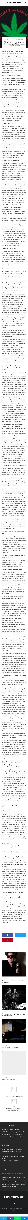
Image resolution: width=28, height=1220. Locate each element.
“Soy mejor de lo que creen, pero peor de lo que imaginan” (13, 981)
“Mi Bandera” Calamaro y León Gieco (11, 1154)
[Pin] (7, 940)
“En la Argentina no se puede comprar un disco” (14, 1181)
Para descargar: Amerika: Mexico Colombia (13, 1136)
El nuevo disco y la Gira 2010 (9, 1186)
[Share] (7, 935)
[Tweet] (20, 935)
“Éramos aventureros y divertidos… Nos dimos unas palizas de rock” (14, 1014)
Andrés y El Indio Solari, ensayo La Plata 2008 (13, 1132)
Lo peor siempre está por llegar (10, 1047)
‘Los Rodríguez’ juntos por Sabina (10, 1129)
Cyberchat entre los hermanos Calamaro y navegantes (14, 1108)
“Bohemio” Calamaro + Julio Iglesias (11, 1160)
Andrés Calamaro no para (8, 1079)
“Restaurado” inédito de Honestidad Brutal (12, 1134)
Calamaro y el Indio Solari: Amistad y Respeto (13, 1184)
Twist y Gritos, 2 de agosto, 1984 (14, 1095)
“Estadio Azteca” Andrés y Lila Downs (11, 1151)
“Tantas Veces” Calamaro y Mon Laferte (12, 1149)
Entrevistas (7, 39)
